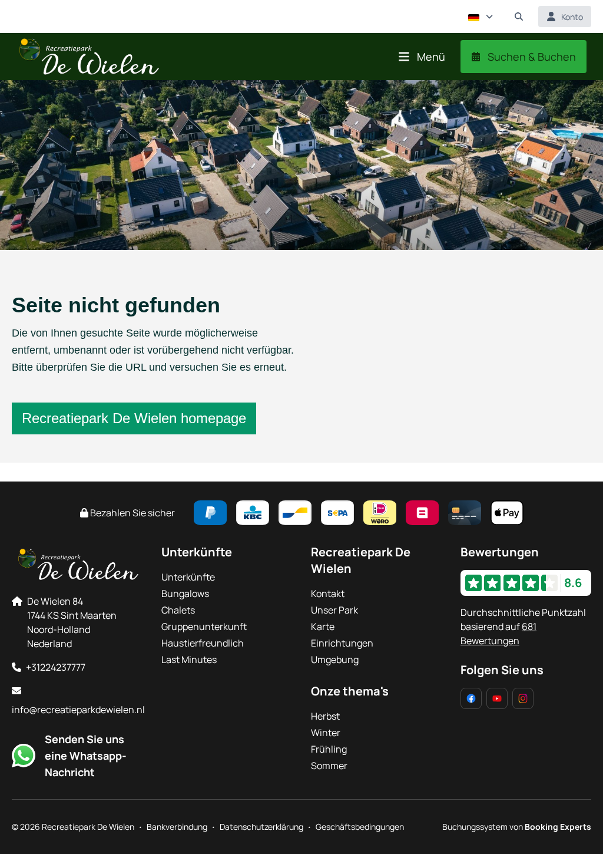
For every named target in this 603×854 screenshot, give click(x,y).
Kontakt (327, 593)
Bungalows (185, 593)
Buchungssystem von (516, 826)
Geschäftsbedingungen (360, 826)
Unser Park (334, 610)
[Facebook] (471, 698)
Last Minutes (189, 659)
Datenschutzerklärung (261, 826)
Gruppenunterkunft (204, 626)
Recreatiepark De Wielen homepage (134, 418)
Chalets (178, 610)
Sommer (329, 765)
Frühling (329, 749)
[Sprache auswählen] (480, 16)
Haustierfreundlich (202, 643)
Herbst (325, 716)
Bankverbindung (177, 826)
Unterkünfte (188, 577)
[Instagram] (523, 698)
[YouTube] (497, 698)
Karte (322, 626)
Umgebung (335, 659)
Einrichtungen (342, 643)
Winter (325, 732)
